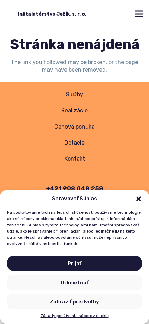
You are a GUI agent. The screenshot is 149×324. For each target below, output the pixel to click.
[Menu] (139, 14)
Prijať (74, 263)
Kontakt (74, 158)
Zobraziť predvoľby (74, 302)
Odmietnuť (74, 283)
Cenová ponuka (74, 126)
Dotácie (74, 142)
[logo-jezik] (11, 14)
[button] (138, 198)
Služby (74, 94)
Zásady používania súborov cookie (75, 315)
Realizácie (74, 110)
